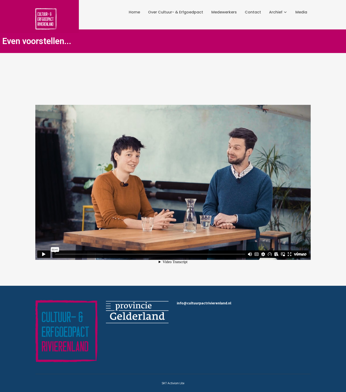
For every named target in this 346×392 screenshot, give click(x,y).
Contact (253, 12)
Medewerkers (224, 12)
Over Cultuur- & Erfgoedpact (175, 12)
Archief (275, 12)
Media (301, 12)
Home (134, 12)
